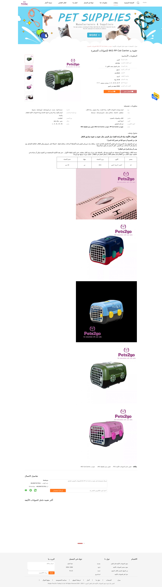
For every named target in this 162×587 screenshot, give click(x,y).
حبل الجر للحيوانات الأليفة (121, 574)
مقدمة (98, 563)
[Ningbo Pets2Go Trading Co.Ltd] (24, 3)
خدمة (99, 571)
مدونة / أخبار (48, 2)
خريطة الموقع (77, 580)
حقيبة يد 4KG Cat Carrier (88, 466)
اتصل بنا (75, 2)
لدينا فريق (97, 574)
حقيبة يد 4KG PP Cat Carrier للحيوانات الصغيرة (99, 46)
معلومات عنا (103, 2)
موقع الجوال (46, 580)
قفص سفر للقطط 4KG (104, 466)
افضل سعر (127, 91)
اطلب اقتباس (62, 2)
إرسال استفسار (58, 490)
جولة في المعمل (88, 2)
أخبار (88, 580)
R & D (71, 571)
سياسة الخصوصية (61, 580)
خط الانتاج (70, 563)
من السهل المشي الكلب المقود (119, 571)
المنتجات (108, 580)
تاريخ (99, 567)
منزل (118, 580)
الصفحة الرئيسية (129, 2)
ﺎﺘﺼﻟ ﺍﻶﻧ (111, 91)
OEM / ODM (69, 567)
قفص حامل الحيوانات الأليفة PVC (122, 466)
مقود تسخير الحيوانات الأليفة (120, 567)
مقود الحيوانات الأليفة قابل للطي (119, 563)
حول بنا (98, 580)
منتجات (116, 2)
